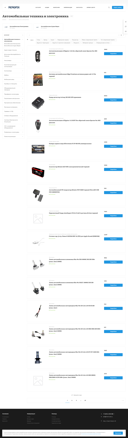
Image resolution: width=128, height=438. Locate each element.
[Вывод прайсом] (123, 35)
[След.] (122, 400)
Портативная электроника (12, 98)
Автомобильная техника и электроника (12, 40)
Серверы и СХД (8, 111)
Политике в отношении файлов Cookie (91, 434)
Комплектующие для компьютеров (10, 65)
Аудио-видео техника (10, 50)
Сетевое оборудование (11, 115)
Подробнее (113, 53)
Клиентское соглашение (33, 423)
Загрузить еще (78, 395)
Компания (5, 413)
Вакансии (4, 421)
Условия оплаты (56, 419)
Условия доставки (56, 421)
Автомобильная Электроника (19, 26)
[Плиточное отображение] (119, 35)
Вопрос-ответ (30, 419)
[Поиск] (109, 7)
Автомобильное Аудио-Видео (50, 26)
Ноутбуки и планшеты (10, 83)
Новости (4, 419)
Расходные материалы (10, 107)
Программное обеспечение (12, 102)
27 (85, 400)
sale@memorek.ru (108, 416)
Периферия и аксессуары (11, 94)
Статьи (28, 416)
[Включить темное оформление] (109, 2)
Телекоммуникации (10, 136)
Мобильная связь (9, 79)
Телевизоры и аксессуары (11, 132)
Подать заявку (118, 7)
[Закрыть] (124, 431)
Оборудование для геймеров (9, 89)
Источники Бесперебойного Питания (12, 55)
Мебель (6, 75)
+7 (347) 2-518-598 (71, 2)
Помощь (54, 413)
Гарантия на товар (56, 423)
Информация (31, 413)
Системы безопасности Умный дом (11, 120)
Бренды (29, 421)
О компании (5, 416)
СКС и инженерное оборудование (9, 127)
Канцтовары (7, 60)
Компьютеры (8, 71)
